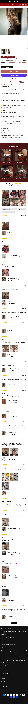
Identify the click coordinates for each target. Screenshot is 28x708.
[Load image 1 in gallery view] (3, 51)
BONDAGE (20, 162)
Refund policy (4, 683)
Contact (3, 681)
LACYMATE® (9, 699)
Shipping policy (14, 701)
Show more (14, 623)
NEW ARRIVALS (20, 178)
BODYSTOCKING (6, 178)
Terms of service (5, 689)
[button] (1, 1)
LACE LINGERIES (6, 162)
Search (2, 675)
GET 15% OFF (14, 651)
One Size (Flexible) (7, 67)
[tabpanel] (14, 416)
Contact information (22, 701)
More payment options (14, 78)
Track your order (5, 673)
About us (3, 678)
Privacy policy (4, 686)
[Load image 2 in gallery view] (8, 51)
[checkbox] (12, 212)
